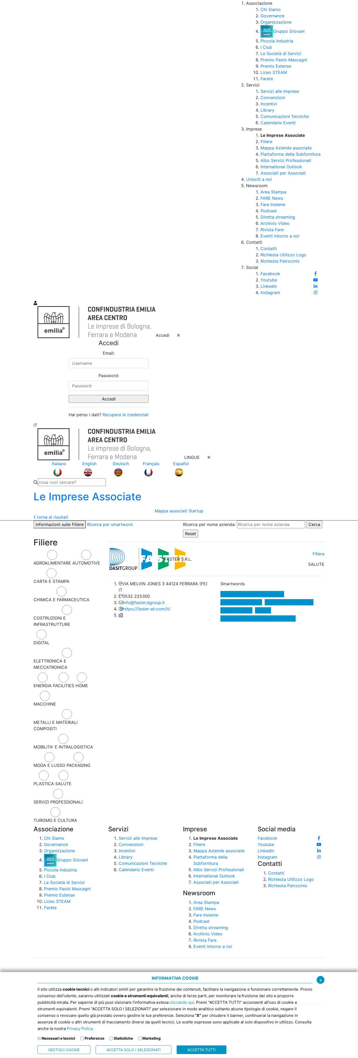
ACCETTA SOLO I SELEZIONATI (133, 1050)
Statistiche (123, 1038)
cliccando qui (182, 1002)
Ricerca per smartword (110, 524)
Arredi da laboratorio (241, 602)
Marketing (151, 1038)
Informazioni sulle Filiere (60, 524)
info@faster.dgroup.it (144, 602)
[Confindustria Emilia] (40, 149)
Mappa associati (171, 510)
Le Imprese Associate (88, 496)
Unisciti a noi (259, 179)
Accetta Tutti (201, 1050)
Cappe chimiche (236, 610)
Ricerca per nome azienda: (209, 524)
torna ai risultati (52, 517)
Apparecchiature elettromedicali (252, 594)
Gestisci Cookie (64, 1050)
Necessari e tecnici (58, 1038)
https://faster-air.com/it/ (147, 608)
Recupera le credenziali (125, 414)
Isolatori (263, 610)
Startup (195, 510)
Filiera (318, 553)
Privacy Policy (80, 1028)
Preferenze (94, 1038)
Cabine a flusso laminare (289, 602)
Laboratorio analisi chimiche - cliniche (258, 618)
